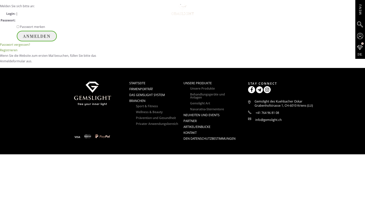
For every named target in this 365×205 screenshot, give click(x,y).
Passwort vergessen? (15, 45)
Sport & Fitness (147, 106)
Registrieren (8, 50)
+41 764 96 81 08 (267, 113)
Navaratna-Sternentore (207, 109)
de (360, 54)
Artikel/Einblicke (196, 127)
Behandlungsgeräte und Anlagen (207, 95)
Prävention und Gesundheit (156, 118)
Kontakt (190, 133)
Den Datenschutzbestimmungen (209, 138)
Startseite (137, 83)
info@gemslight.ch (268, 120)
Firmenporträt (141, 89)
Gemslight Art (200, 103)
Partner (190, 121)
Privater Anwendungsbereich (157, 124)
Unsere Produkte (197, 83)
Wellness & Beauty (149, 112)
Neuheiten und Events (201, 115)
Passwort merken (32, 27)
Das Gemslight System (147, 95)
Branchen (137, 101)
